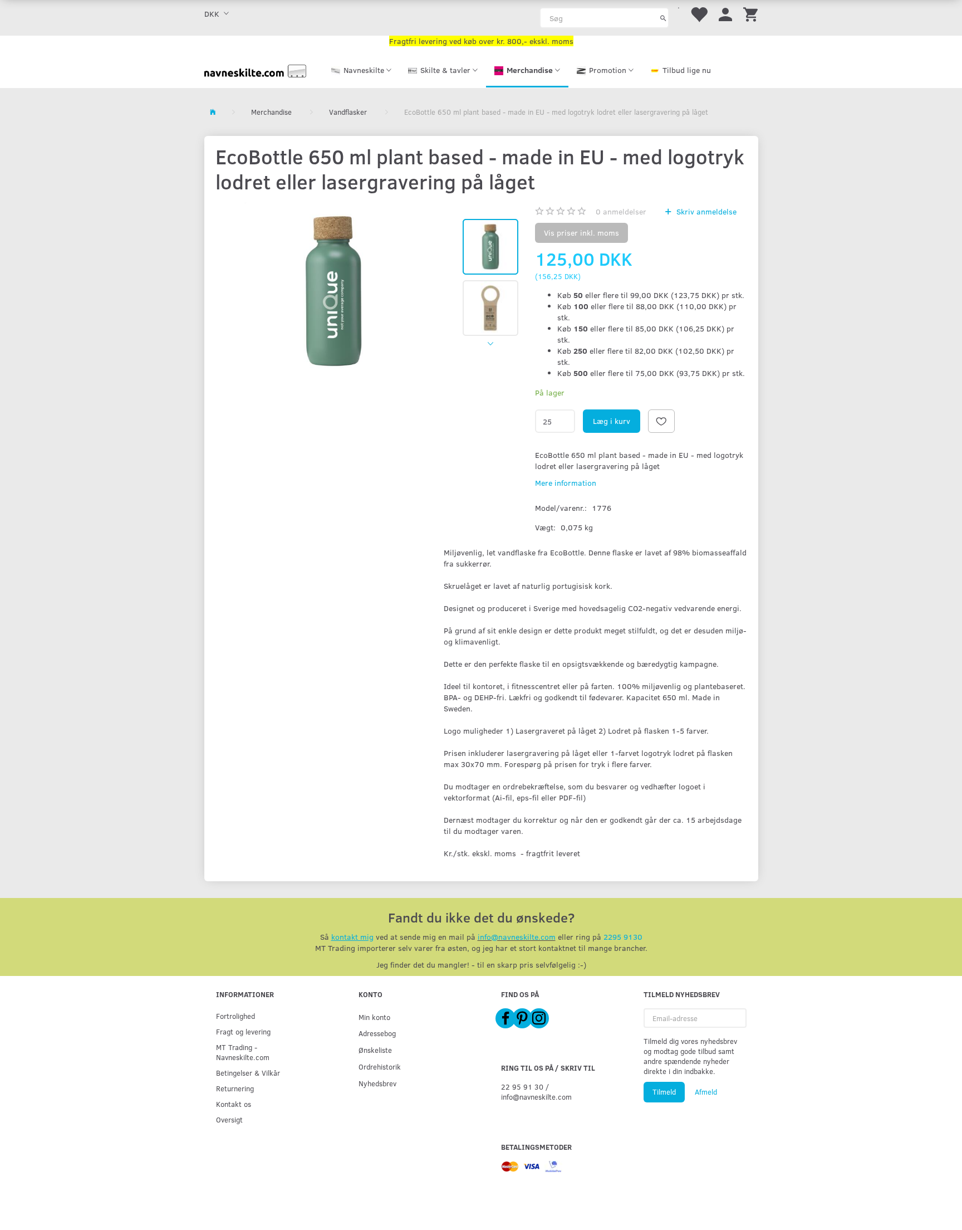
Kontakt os (233, 1104)
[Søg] (663, 17)
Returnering (235, 1088)
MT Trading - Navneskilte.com (242, 1052)
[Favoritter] (698, 13)
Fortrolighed (235, 1016)
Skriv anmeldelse (705, 211)
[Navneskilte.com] (255, 70)
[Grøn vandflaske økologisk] (333, 290)
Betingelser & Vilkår (248, 1072)
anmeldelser (621, 211)
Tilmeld (664, 1092)
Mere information (565, 482)
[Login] (725, 13)
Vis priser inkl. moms (581, 232)
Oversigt (229, 1119)
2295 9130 (622, 936)
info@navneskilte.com (517, 936)
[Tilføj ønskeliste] (661, 421)
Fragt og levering (243, 1031)
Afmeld (706, 1092)
